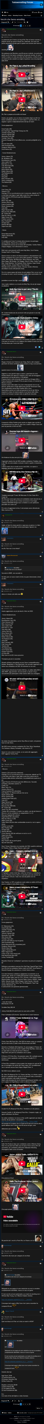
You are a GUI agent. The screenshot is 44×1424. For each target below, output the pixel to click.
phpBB (16, 1418)
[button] (30, 26)
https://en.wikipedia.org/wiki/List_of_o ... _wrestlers (17, 1299)
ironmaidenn (10, 538)
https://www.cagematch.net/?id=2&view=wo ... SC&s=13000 (19, 1121)
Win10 (15, 1416)
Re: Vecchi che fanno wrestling (13, 357)
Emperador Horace (11, 29)
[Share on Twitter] (39, 347)
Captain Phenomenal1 (12, 555)
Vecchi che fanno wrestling (13, 19)
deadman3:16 (8, 514)
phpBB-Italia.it (26, 1420)
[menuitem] (6, 12)
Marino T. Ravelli (10, 1311)
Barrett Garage (8, 1245)
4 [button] (27, 26)
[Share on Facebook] (35, 347)
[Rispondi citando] (40, 30)
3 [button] (25, 26)
